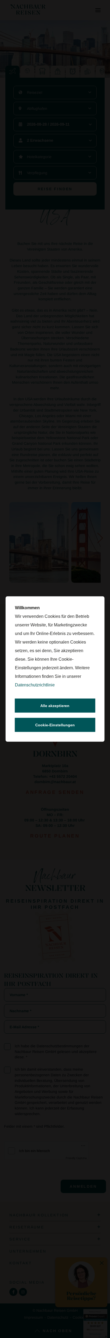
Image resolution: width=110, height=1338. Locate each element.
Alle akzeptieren (54, 706)
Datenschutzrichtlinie (35, 685)
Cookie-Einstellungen (55, 725)
